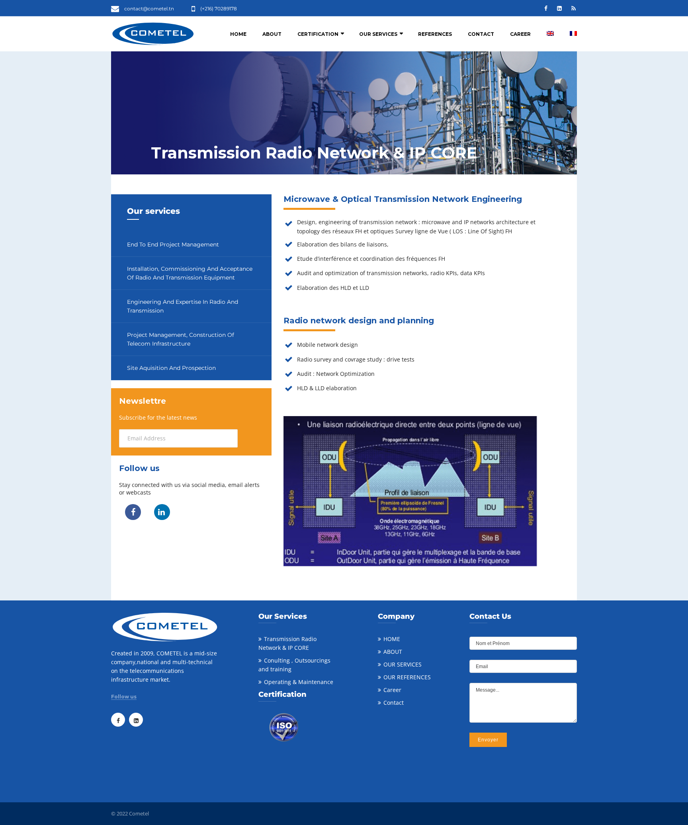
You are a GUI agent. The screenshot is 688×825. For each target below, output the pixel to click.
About (271, 34)
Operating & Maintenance (298, 682)
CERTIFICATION (317, 34)
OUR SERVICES (402, 664)
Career (520, 34)
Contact (481, 34)
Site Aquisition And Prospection (171, 367)
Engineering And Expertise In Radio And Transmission (182, 306)
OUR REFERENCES (407, 677)
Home (238, 34)
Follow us (124, 697)
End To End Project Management (173, 244)
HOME (391, 639)
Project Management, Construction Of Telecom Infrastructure (180, 339)
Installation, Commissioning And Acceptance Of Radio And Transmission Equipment (189, 273)
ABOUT (392, 651)
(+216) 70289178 (218, 9)
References (435, 34)
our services (378, 34)
